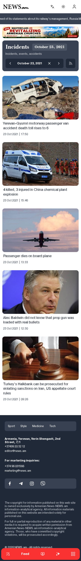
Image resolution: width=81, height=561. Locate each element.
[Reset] (49, 63)
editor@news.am (15, 450)
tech (52, 426)
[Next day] (59, 63)
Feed (25, 554)
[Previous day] (10, 63)
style (23, 426)
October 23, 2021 (29, 63)
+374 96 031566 (14, 466)
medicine (38, 426)
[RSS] (70, 63)
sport (11, 426)
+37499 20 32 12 (15, 446)
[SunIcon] (63, 6)
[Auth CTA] (74, 6)
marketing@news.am (18, 470)
